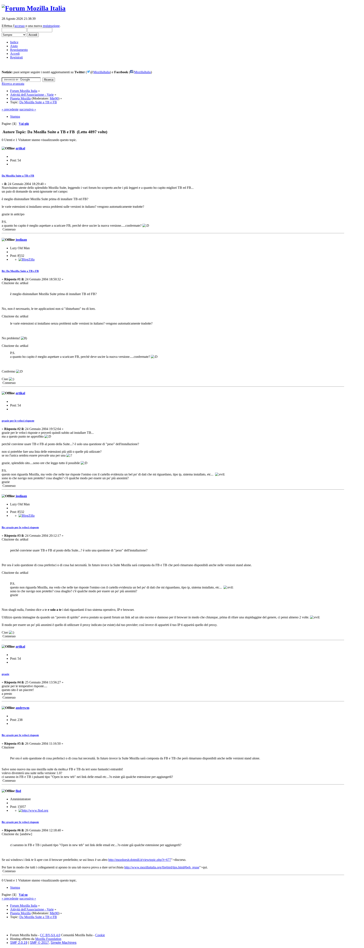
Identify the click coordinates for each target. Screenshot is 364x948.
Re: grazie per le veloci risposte (20, 527)
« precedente (10, 109)
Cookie (100, 935)
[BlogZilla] (27, 259)
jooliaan (21, 239)
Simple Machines (63, 942)
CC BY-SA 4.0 (50, 935)
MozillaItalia (101, 72)
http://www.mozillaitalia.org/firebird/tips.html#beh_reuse (161, 867)
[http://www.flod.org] (33, 810)
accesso (20, 26)
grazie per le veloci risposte (18, 420)
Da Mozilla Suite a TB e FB (18, 175)
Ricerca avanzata (13, 83)
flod (18, 791)
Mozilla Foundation (48, 939)
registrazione (51, 26)
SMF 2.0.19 (18, 942)
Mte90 (54, 98)
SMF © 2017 (39, 942)
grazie (5, 674)
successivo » (27, 109)
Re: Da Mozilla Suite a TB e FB (20, 271)
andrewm (22, 708)
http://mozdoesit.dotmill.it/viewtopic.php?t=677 (139, 859)
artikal (20, 148)
